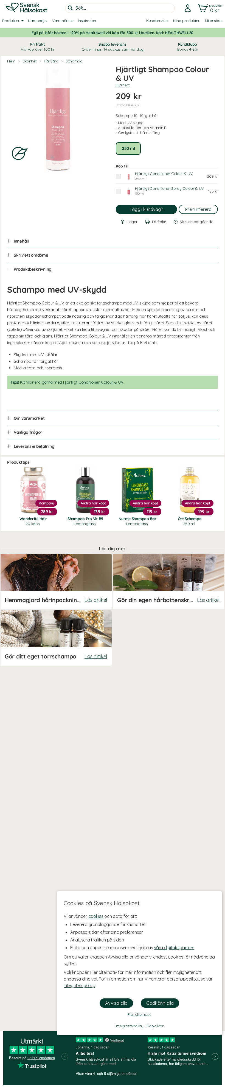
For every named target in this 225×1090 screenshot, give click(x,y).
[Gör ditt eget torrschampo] (56, 638)
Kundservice (157, 20)
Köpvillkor (155, 1025)
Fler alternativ (139, 1014)
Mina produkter (186, 20)
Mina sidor (214, 20)
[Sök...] (70, 8)
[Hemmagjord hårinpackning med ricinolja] (56, 581)
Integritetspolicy (79, 985)
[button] (209, 8)
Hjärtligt (123, 85)
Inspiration (87, 20)
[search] (120, 8)
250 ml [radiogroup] (128, 148)
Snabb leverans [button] (112, 47)
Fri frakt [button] (37, 47)
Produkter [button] (10, 20)
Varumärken (63, 20)
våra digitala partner (174, 947)
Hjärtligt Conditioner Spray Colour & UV (169, 188)
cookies (95, 916)
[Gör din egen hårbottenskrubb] (168, 581)
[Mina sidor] (186, 8)
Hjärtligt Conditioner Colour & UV (164, 173)
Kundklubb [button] (187, 47)
